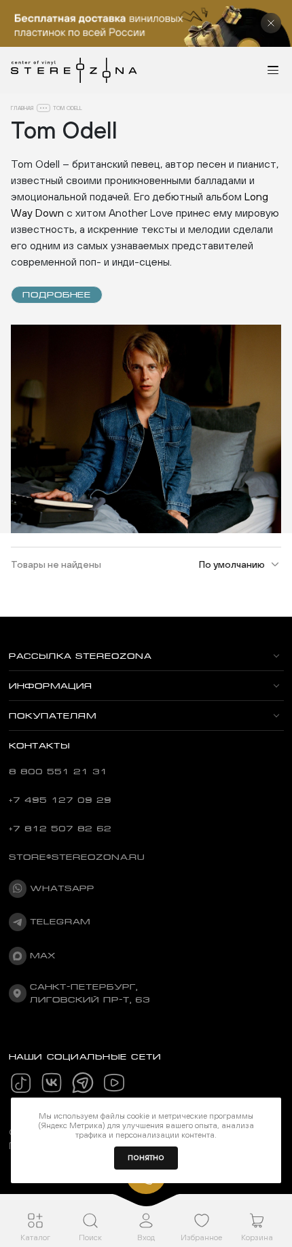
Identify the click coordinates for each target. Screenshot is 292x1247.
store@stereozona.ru (77, 857)
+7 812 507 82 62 (60, 829)
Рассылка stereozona (80, 656)
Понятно (146, 1157)
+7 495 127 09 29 (60, 800)
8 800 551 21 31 (58, 771)
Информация (50, 686)
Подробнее (56, 295)
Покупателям (52, 716)
